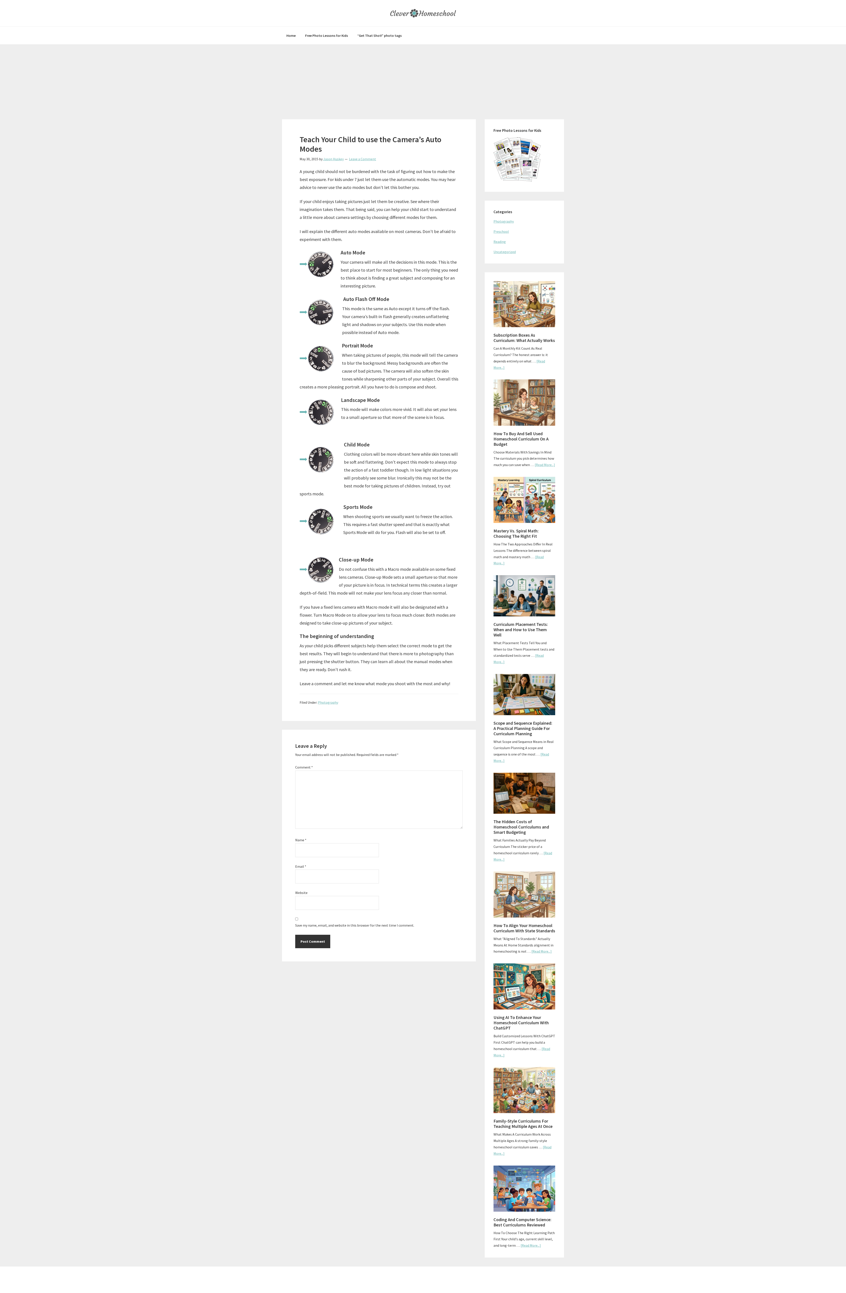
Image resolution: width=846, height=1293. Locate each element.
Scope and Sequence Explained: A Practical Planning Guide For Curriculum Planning (523, 728)
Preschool (501, 231)
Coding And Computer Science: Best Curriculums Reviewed (522, 1222)
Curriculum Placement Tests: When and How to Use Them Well (521, 629)
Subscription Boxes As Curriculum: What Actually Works (524, 337)
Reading (500, 241)
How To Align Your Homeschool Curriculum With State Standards (524, 928)
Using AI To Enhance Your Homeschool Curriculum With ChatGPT (521, 1023)
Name (300, 840)
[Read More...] (545, 465)
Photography (328, 702)
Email (300, 866)
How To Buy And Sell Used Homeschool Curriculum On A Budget (521, 439)
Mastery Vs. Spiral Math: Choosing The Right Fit (516, 533)
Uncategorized (505, 252)
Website (301, 892)
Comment (304, 767)
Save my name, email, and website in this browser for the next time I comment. (354, 925)
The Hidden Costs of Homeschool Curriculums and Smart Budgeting (521, 827)
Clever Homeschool (423, 13)
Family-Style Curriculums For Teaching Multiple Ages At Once (523, 1123)
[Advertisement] (423, 77)
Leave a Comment (362, 159)
